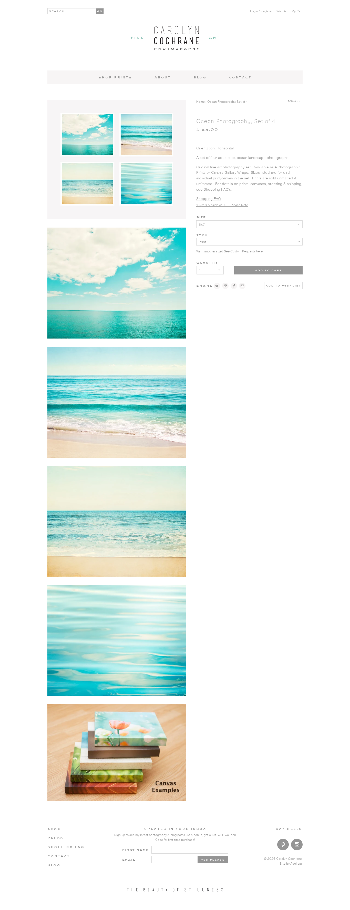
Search (57, 10)
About (163, 77)
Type (201, 235)
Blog (199, 77)
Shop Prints (115, 77)
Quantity (207, 262)
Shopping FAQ (208, 199)
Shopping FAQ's (217, 189)
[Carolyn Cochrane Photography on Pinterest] (283, 845)
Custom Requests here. (246, 251)
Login (254, 11)
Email (128, 859)
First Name (135, 850)
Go (100, 10)
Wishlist (281, 11)
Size (201, 217)
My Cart (297, 11)
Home (200, 102)
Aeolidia (296, 863)
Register (266, 11)
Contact (240, 77)
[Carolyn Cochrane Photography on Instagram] (297, 845)
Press (55, 838)
